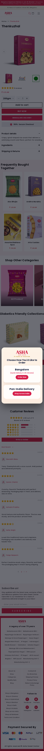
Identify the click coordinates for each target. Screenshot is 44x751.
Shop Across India (22, 393)
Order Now (22, 377)
